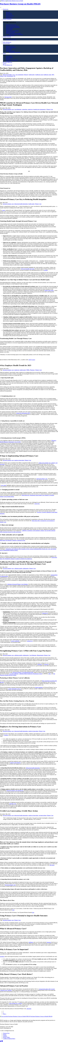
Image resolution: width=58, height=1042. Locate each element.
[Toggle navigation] (0, 7)
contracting (24, 109)
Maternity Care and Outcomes (12, 26)
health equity (31, 204)
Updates (5, 1036)
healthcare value (47, 74)
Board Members (9, 57)
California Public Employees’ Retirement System (30, 673)
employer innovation (19, 460)
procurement (10, 76)
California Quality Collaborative (16, 34)
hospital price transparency (39, 109)
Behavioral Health (7, 74)
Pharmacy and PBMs (10, 32)
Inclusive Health (9, 28)
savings (46, 270)
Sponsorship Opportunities (14, 52)
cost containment (19, 74)
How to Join (8, 17)
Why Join (8, 12)
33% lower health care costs (27, 268)
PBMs (27, 370)
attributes (40, 664)
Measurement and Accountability (13, 27)
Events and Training (10, 51)
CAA (13, 74)
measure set (45, 613)
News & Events (6, 43)
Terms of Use (6, 1033)
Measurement (40, 655)
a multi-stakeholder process (14, 688)
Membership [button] (5, 9)
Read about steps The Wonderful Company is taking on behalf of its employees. (28, 558)
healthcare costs (39, 74)
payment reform (42, 815)
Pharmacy (32, 370)
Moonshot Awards (10, 15)
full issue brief (8, 97)
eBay (49, 673)
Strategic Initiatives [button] (7, 19)
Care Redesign (17, 109)
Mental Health (9, 29)
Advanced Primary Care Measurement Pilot (22, 672)
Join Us (4, 63)
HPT (53, 74)
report (3, 210)
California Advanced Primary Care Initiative (17, 584)
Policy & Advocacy (7, 42)
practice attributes (15, 641)
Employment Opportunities (12, 60)
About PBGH (9, 56)
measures (46, 664)
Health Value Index (10, 35)
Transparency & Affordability (12, 30)
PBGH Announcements (11, 47)
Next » (4, 1014)
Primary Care (3, 76)
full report (52, 865)
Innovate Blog (9, 48)
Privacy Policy (6, 1037)
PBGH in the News (10, 46)
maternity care (12, 803)
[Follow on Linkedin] (2, 1041)
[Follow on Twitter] (1, 1041)
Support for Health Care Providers (13, 33)
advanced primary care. (42, 478)
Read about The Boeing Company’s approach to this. (12, 540)
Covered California (13, 673)
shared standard (39, 687)
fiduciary (26, 74)
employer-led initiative (15, 762)
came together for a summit (15, 1003)
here (13, 910)
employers (30, 109)
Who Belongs (9, 13)
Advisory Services (7, 36)
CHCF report (31, 359)
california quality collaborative (21, 568)
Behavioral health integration (33, 768)
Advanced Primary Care (11, 24)
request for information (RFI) (23, 413)
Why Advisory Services (11, 39)
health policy (32, 74)
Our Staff (8, 58)
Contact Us (8, 61)
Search (4, 1034)
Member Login (9, 18)
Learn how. (37, 503)
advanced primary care (8, 109)
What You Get (9, 14)
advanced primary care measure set (15, 790)
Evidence (6, 735)
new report (3, 485)
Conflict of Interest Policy (9, 1038)
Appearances (8, 49)
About (4, 53)
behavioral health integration (21, 204)
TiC (14, 76)
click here (29, 1008)
